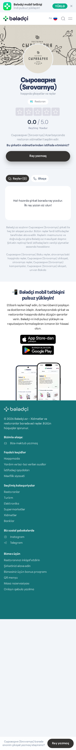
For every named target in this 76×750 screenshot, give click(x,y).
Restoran (40, 101)
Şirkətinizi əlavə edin (17, 565)
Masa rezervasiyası (16, 583)
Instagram (17, 536)
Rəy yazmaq (37, 155)
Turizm (8, 497)
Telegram (16, 542)
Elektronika (11, 503)
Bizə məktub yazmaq (24, 443)
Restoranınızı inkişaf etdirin (22, 560)
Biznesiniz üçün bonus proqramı (25, 571)
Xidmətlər (10, 515)
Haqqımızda (12, 458)
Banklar (9, 520)
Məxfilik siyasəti (14, 475)
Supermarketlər (14, 509)
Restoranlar (12, 491)
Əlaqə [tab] (42, 178)
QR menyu (11, 577)
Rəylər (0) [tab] (20, 178)
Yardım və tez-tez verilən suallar (25, 464)
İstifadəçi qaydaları (16, 470)
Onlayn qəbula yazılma (19, 589)
